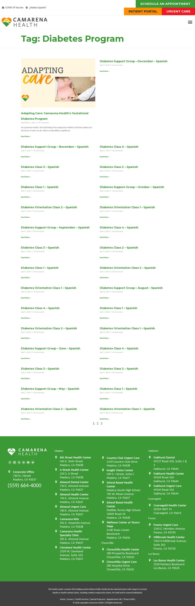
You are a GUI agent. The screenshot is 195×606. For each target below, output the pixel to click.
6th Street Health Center (75, 457)
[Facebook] (10, 462)
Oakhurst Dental (164, 457)
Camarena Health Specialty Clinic (71, 533)
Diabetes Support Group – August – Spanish (131, 288)
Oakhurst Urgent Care (167, 486)
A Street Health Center (74, 470)
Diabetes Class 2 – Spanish (119, 167)
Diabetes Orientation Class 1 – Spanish (127, 207)
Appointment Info (114, 599)
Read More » (26, 136)
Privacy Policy (129, 599)
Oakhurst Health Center (169, 473)
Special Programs (97, 599)
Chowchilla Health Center (123, 549)
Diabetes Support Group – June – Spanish (50, 348)
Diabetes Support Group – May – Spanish (50, 388)
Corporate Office (23, 472)
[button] (190, 22)
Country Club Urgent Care (123, 458)
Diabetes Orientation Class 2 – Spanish (49, 207)
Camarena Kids (69, 519)
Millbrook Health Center (169, 537)
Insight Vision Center (120, 470)
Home (62, 599)
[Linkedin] (24, 462)
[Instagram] (14, 462)
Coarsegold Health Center (170, 505)
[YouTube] (28, 462)
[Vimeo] (33, 462)
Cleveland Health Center (75, 547)
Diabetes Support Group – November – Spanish (55, 146)
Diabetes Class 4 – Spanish (119, 146)
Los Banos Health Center (169, 560)
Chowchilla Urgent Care (122, 562)
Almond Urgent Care (73, 506)
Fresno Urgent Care (166, 525)
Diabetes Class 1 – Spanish (39, 187)
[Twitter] (19, 462)
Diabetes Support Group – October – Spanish (132, 187)
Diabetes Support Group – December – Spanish (133, 61)
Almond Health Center (74, 494)
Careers (70, 599)
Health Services (82, 599)
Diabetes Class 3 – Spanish (40, 167)
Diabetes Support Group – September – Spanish (55, 227)
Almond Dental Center (74, 482)
